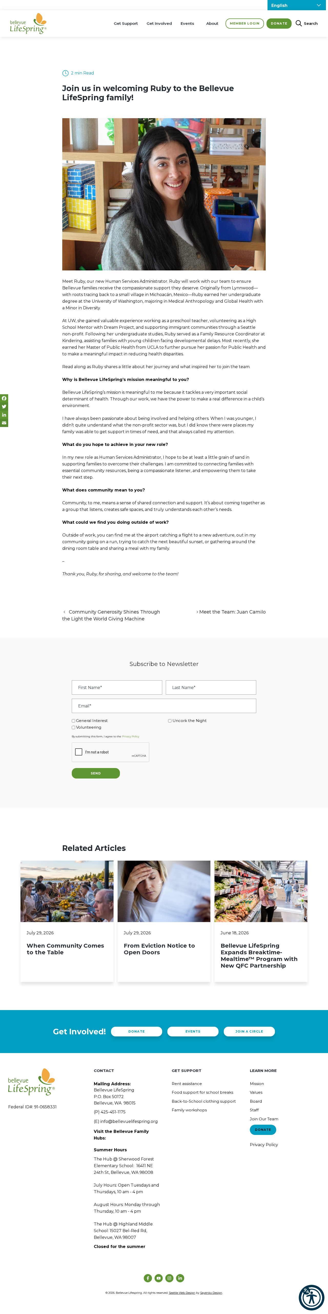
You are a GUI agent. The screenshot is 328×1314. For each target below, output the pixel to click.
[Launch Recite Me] (311, 1297)
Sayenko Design (211, 1293)
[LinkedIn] (4, 415)
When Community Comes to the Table (65, 949)
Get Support (126, 23)
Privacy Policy (130, 736)
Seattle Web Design (182, 1293)
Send (96, 773)
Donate (279, 23)
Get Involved (159, 23)
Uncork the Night (189, 720)
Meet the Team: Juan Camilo (232, 612)
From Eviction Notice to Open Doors (159, 949)
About (212, 23)
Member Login (245, 23)
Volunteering (88, 727)
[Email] (4, 423)
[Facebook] (4, 398)
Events (187, 23)
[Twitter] (4, 406)
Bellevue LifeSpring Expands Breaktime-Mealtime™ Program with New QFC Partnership (259, 955)
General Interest (92, 720)
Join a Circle (249, 1031)
